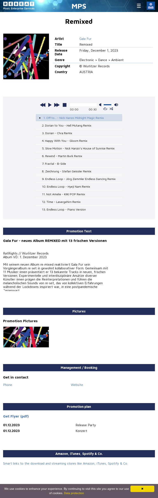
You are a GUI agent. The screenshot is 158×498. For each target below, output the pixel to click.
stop (64, 105)
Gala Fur (85, 38)
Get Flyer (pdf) (16, 416)
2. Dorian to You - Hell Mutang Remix (66, 125)
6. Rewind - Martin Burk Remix (62, 156)
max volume (116, 104)
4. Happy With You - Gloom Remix (64, 140)
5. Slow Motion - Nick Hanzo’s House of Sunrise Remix (78, 148)
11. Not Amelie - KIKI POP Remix (63, 194)
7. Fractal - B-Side (54, 163)
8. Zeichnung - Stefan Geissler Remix (66, 171)
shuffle (111, 109)
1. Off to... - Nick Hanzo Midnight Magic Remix (73, 117)
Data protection (74, 493)
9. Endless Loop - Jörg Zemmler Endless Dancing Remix (79, 179)
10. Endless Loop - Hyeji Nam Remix (66, 186)
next (57, 105)
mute (101, 104)
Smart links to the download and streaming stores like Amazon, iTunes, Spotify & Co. (65, 463)
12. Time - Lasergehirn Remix (61, 201)
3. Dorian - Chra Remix (57, 133)
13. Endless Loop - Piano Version (64, 209)
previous (43, 105)
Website (77, 385)
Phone (7, 385)
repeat (105, 109)
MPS (79, 6)
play (50, 105)
